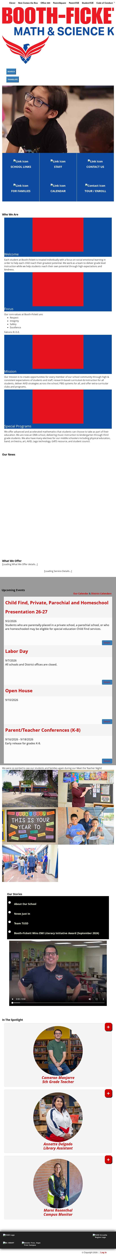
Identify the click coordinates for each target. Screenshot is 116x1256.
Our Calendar (80, 593)
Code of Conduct (104, 2)
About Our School (25, 904)
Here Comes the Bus (28, 2)
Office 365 (45, 2)
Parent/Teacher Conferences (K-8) (42, 730)
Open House (19, 690)
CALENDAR (58, 191)
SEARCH (11, 71)
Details (107, 642)
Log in (103, 1252)
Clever (12, 2)
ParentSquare (59, 2)
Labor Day (16, 651)
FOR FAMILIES (20, 191)
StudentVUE (88, 2)
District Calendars (101, 593)
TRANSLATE (12, 79)
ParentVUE (74, 2)
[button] (58, 1055)
